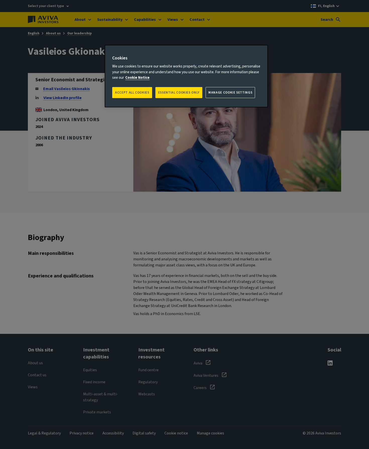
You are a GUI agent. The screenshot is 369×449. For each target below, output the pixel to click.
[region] (186, 76)
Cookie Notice (137, 77)
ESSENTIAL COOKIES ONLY (179, 92)
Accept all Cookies (132, 92)
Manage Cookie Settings (230, 92)
